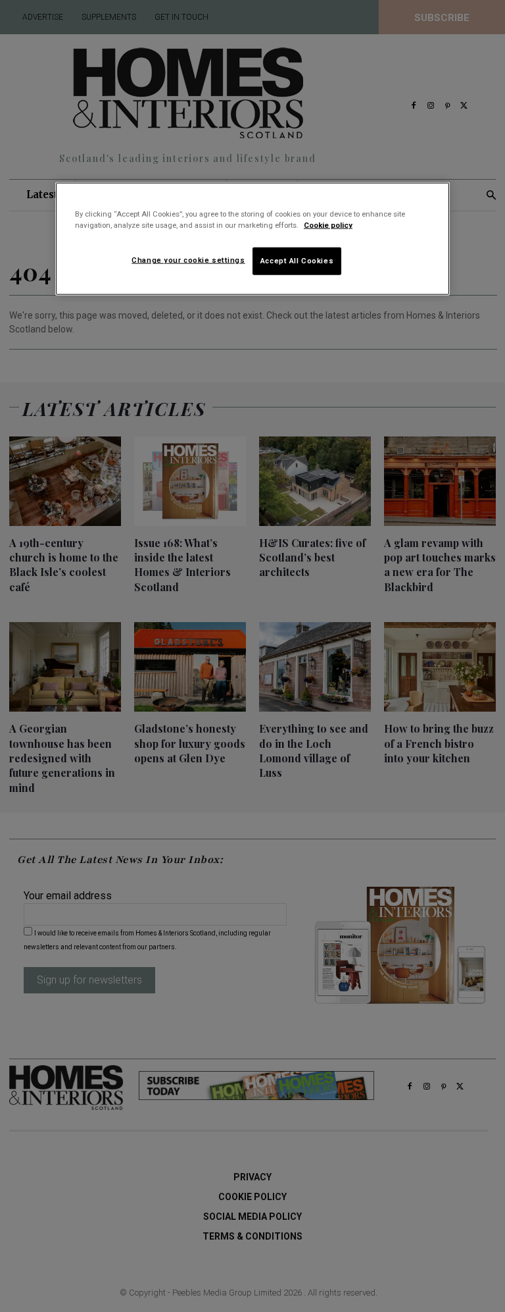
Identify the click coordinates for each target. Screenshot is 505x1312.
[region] (252, 239)
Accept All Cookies (296, 260)
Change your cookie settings (188, 260)
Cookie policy (328, 225)
